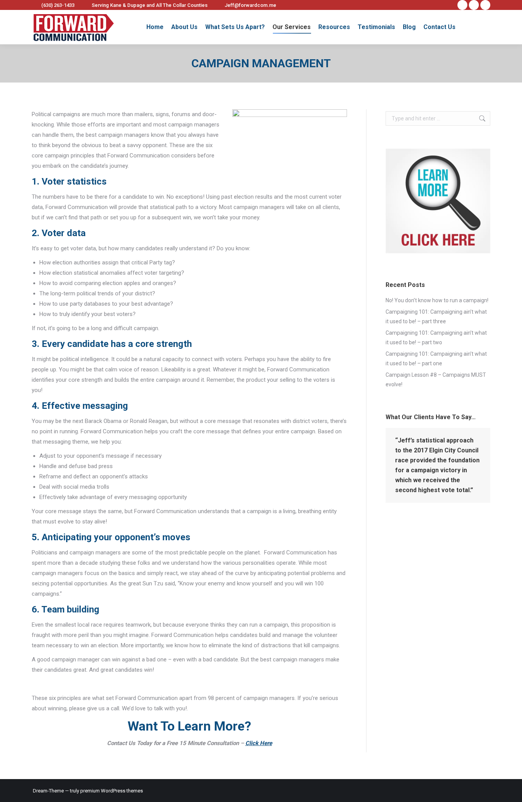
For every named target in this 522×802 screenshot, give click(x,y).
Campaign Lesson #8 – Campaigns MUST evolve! (436, 379)
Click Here (258, 743)
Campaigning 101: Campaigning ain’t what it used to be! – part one (436, 358)
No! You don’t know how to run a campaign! (437, 300)
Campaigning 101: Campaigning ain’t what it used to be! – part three (436, 316)
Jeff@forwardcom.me (250, 5)
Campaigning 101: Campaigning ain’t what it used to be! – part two (436, 337)
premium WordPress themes (111, 791)
